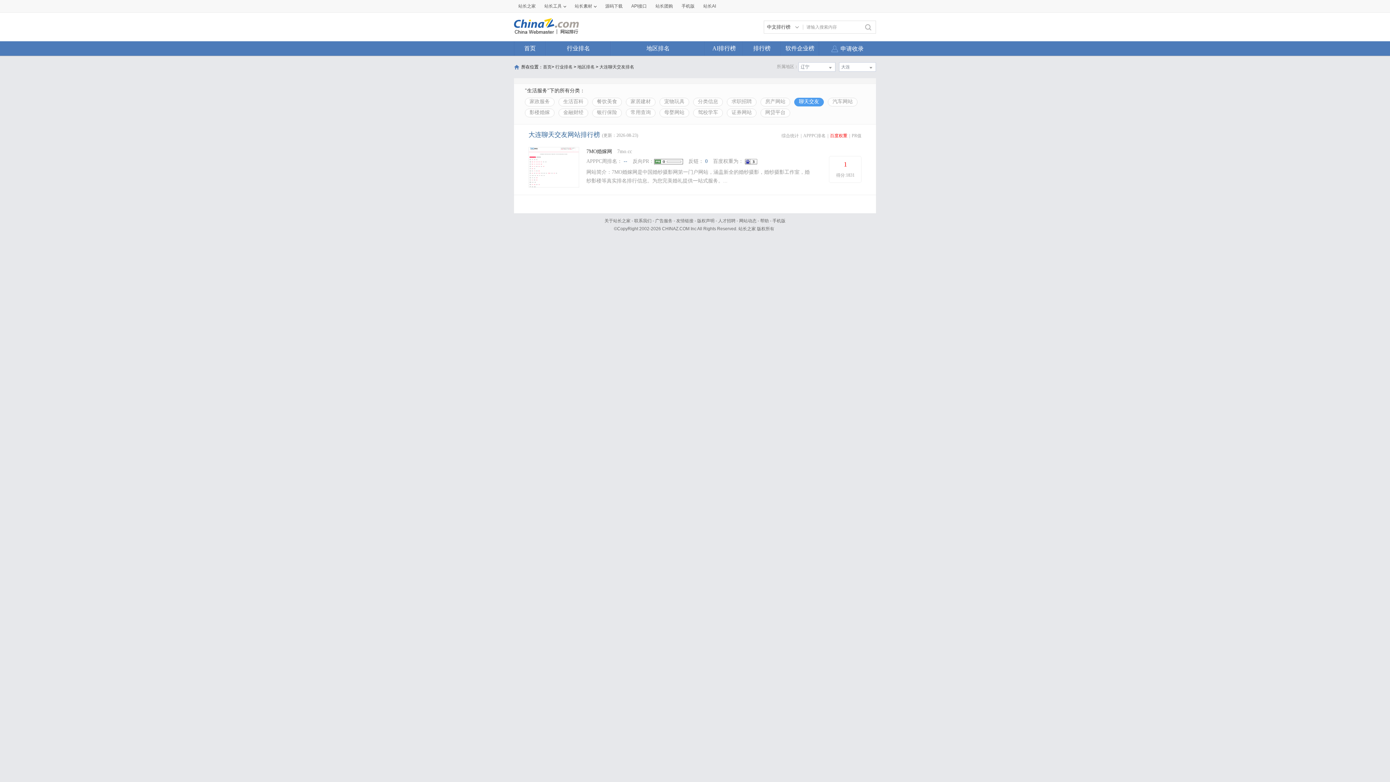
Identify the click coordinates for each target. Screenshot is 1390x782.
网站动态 (748, 220)
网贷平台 (775, 112)
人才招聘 (727, 220)
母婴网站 (674, 112)
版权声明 (706, 220)
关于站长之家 (618, 220)
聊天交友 (809, 101)
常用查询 (641, 112)
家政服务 (540, 101)
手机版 (778, 220)
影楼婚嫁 (540, 112)
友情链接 (685, 220)
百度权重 (838, 135)
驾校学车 (708, 112)
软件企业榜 (799, 48)
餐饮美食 (607, 101)
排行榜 (762, 48)
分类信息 (708, 101)
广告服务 (664, 220)
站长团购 (664, 6)
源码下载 (614, 6)
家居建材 (641, 101)
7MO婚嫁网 (599, 151)
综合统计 (790, 135)
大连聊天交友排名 (616, 67)
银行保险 (607, 112)
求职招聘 (742, 101)
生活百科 (573, 101)
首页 (530, 48)
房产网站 (775, 101)
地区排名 (658, 48)
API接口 (639, 6)
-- (625, 161)
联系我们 (643, 220)
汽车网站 (843, 101)
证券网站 (742, 112)
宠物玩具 (674, 101)
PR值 (857, 135)
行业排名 (578, 48)
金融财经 (573, 112)
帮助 (764, 220)
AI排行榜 (724, 48)
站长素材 (583, 6)
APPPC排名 (814, 135)
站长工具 (553, 6)
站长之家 (527, 6)
